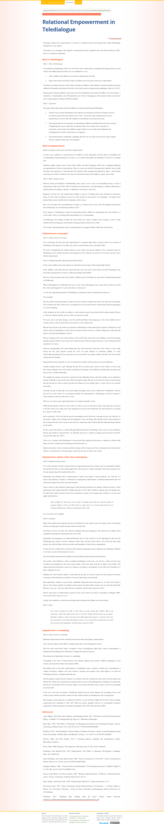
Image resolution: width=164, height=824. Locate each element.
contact (62, 822)
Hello (43, 2)
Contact (78, 2)
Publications (70, 2)
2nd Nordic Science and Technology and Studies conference (71, 10)
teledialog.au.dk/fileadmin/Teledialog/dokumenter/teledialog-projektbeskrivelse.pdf (71, 799)
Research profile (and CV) (56, 2)
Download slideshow (115, 38)
